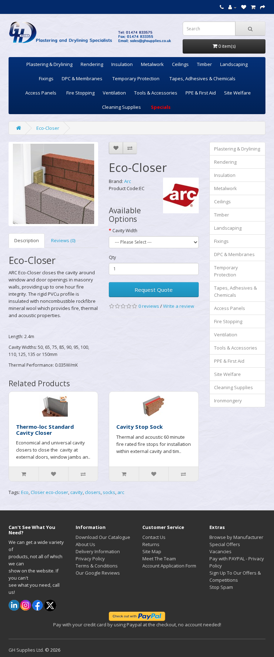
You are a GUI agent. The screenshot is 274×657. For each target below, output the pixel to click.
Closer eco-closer (49, 492)
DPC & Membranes (82, 78)
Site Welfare (237, 93)
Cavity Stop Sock (139, 426)
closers (93, 492)
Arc (127, 181)
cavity (76, 492)
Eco (25, 492)
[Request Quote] (262, 7)
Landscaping (234, 64)
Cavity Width (124, 231)
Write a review (178, 306)
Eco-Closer (47, 128)
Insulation (122, 64)
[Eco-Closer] (53, 184)
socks (109, 492)
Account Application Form (169, 565)
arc (120, 492)
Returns (150, 544)
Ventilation (114, 93)
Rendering (92, 64)
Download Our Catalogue (103, 537)
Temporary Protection (135, 78)
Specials (161, 107)
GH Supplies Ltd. (26, 650)
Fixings (46, 78)
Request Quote (154, 289)
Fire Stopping (80, 93)
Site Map (151, 551)
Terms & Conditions (97, 565)
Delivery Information (98, 551)
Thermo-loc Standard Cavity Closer (45, 429)
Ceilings (180, 64)
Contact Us (154, 537)
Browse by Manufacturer (236, 537)
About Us (85, 544)
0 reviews (148, 306)
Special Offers (224, 544)
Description (26, 240)
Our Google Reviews (98, 573)
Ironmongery (228, 400)
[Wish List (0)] (243, 7)
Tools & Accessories (155, 93)
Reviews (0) (63, 240)
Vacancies (220, 551)
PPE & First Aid (201, 93)
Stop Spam (221, 587)
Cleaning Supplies (121, 107)
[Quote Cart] (253, 7)
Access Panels (40, 93)
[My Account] (232, 7)
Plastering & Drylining (49, 64)
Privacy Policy (90, 558)
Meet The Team (159, 558)
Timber (204, 64)
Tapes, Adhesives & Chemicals (202, 78)
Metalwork (152, 64)
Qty (112, 257)
